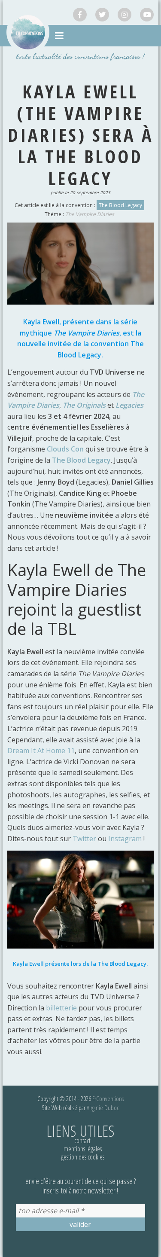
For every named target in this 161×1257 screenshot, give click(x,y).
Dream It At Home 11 (41, 750)
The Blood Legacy (120, 205)
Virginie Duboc (103, 1107)
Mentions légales (83, 1148)
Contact (82, 1140)
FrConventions (108, 1098)
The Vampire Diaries (89, 214)
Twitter (85, 838)
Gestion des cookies (82, 1157)
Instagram (125, 838)
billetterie (61, 1008)
